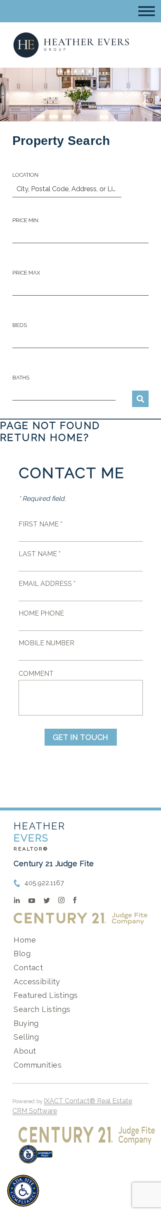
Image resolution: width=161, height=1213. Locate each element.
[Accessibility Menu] (23, 1190)
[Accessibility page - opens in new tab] (35, 1158)
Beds (19, 325)
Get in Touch (81, 737)
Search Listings (42, 1009)
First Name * (40, 524)
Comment (36, 674)
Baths (20, 377)
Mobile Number (46, 643)
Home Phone (41, 613)
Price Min (25, 220)
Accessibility (37, 981)
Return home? (45, 437)
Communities (38, 1065)
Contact (28, 967)
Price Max (26, 273)
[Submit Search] (140, 399)
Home (25, 940)
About (25, 1051)
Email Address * (47, 584)
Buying (26, 1023)
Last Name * (40, 554)
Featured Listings (46, 995)
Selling (26, 1037)
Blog (22, 953)
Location (25, 175)
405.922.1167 (44, 883)
